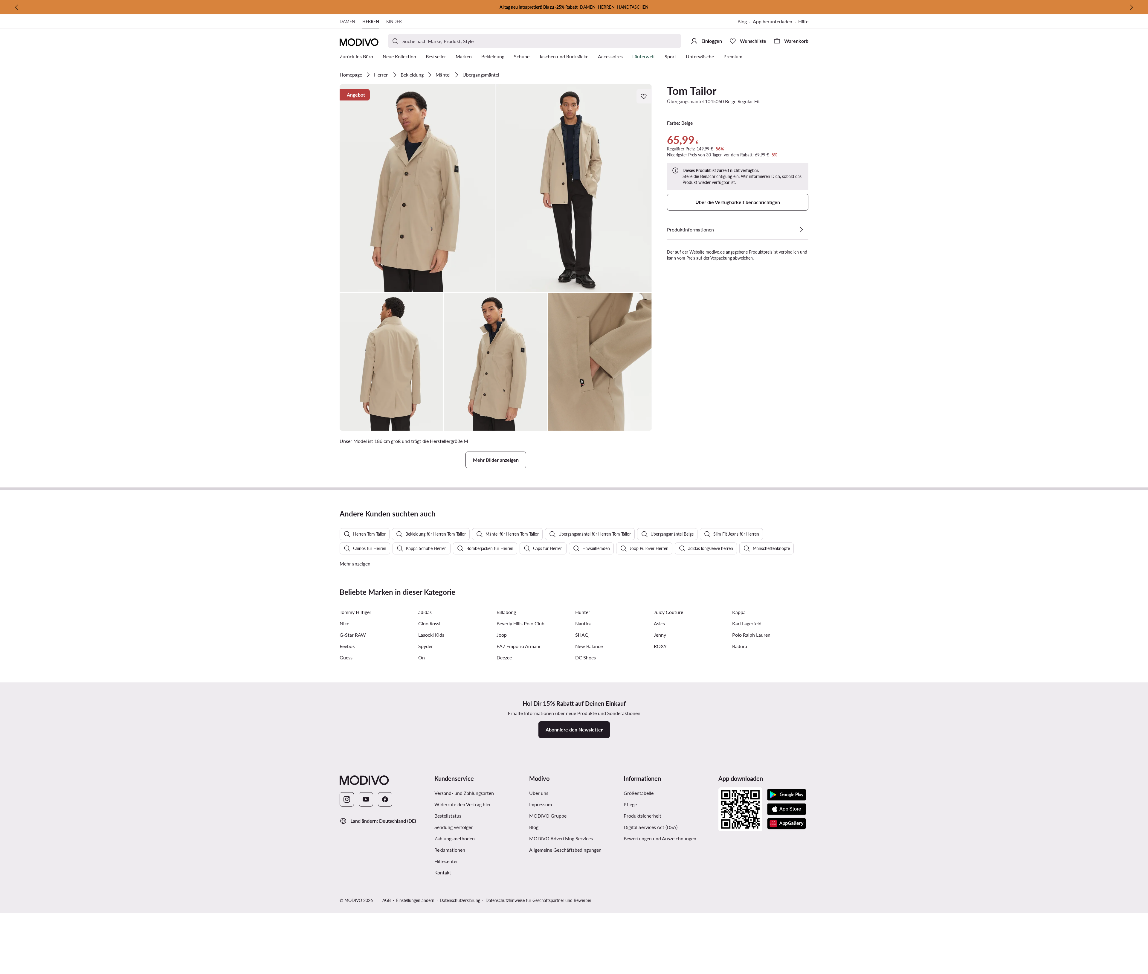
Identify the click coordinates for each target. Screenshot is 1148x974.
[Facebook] (385, 799)
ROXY (660, 646)
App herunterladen (772, 21)
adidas (425, 612)
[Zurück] (17, 7)
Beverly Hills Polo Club (520, 623)
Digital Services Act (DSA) (650, 827)
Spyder (425, 646)
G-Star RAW (353, 635)
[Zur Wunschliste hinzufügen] (644, 96)
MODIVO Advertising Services (561, 838)
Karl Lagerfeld (746, 623)
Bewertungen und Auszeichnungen (660, 838)
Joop (502, 635)
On (421, 657)
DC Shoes (585, 657)
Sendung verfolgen (454, 827)
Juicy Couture (668, 612)
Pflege (630, 804)
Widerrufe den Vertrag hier (462, 804)
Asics (659, 623)
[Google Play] (786, 795)
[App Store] (786, 809)
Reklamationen (449, 850)
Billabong (506, 612)
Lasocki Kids (431, 635)
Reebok (347, 646)
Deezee (504, 657)
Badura (739, 646)
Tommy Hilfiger (355, 612)
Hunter (582, 612)
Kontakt (442, 872)
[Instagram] (347, 799)
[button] (418, 188)
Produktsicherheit (642, 815)
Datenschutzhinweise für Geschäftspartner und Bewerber (538, 900)
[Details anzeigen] (801, 229)
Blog (742, 21)
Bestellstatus (447, 815)
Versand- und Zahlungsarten (464, 793)
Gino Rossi (429, 623)
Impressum (540, 804)
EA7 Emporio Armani (518, 646)
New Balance (589, 646)
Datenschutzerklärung (460, 900)
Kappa (739, 612)
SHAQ (582, 635)
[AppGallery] (786, 824)
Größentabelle (639, 793)
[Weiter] (1131, 7)
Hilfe (803, 21)
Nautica (583, 623)
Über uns (538, 793)
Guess (346, 657)
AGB (386, 900)
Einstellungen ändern (415, 900)
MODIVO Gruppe (548, 815)
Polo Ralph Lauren (751, 635)
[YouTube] (366, 799)
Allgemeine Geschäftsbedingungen (565, 850)
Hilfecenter (446, 861)
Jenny (660, 635)
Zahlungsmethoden (454, 838)
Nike (344, 623)
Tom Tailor (691, 90)
